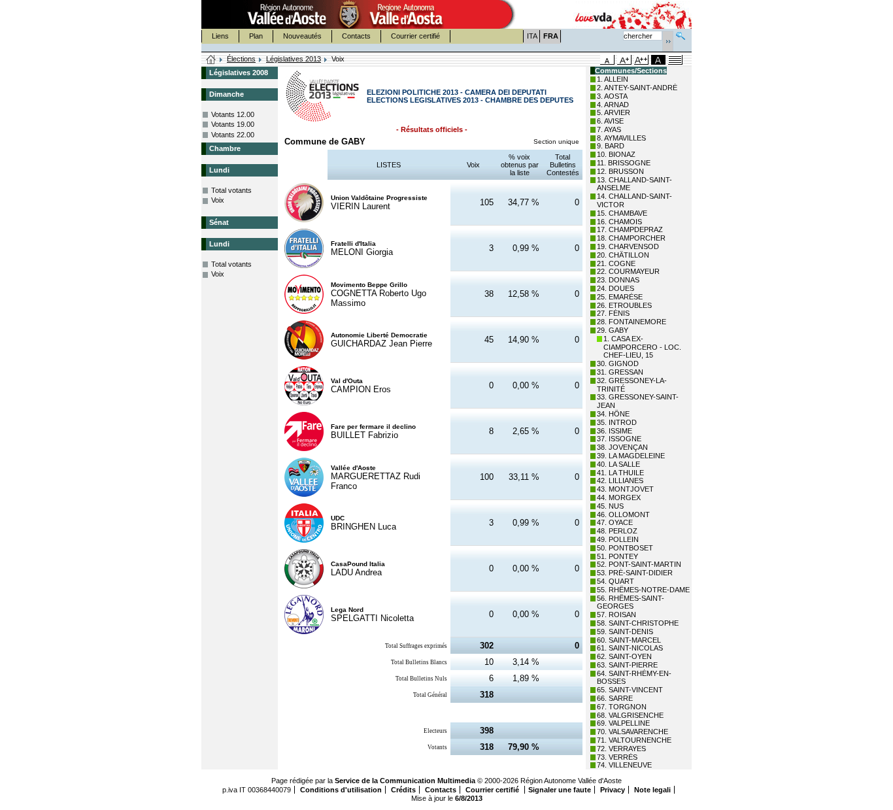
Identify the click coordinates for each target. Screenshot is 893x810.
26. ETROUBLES (624, 305)
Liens (220, 36)
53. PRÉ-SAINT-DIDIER (635, 573)
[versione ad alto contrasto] (658, 60)
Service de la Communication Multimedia (405, 781)
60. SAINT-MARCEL (629, 640)
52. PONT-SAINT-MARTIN (639, 564)
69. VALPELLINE (623, 723)
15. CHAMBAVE (622, 213)
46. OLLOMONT (623, 514)
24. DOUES (615, 288)
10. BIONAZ (616, 154)
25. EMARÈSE (620, 297)
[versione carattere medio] (607, 60)
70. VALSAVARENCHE (632, 731)
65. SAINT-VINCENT (630, 690)
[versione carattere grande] (624, 60)
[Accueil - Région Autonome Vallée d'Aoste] (349, 14)
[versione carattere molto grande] (641, 60)
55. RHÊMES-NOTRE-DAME (643, 590)
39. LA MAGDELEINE (631, 456)
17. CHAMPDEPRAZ (630, 229)
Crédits (403, 790)
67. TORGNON (622, 707)
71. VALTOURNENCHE (634, 740)
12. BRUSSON (620, 171)
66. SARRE (615, 698)
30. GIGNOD (618, 363)
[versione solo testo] (675, 60)
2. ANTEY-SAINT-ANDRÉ (637, 88)
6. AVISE (610, 121)
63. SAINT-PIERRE (627, 665)
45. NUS (610, 506)
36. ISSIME (614, 431)
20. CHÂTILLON (623, 255)
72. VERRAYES (621, 748)
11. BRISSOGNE (623, 163)
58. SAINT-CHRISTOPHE (638, 623)
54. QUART (615, 581)
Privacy (612, 790)
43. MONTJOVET (625, 489)
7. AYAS (609, 129)
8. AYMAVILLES (621, 138)
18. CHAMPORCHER (631, 238)
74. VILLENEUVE (624, 765)
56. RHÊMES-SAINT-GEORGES (630, 602)
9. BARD (610, 146)
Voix (217, 200)
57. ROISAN (616, 614)
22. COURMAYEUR (628, 271)
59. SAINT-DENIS (625, 631)
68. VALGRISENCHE (630, 715)
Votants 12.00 (232, 114)
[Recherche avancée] (680, 34)
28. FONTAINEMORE (631, 322)
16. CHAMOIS (619, 222)
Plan (256, 36)
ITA (532, 36)
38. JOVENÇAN (622, 447)
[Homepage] (211, 60)
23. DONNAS (618, 280)
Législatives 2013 (293, 59)
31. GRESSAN (620, 372)
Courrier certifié (415, 36)
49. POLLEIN (618, 539)
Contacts (356, 36)
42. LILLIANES (620, 480)
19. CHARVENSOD (628, 246)
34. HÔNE (613, 414)
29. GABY (612, 330)
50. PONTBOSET (625, 548)
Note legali (652, 790)
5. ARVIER (613, 112)
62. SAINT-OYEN (624, 656)
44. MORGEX (619, 497)
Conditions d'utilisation (341, 790)
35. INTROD (617, 422)
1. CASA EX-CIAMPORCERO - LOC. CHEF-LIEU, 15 (642, 347)
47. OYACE (615, 522)
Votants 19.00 (232, 124)
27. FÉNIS (613, 313)
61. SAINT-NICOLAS (630, 648)
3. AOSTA (612, 96)
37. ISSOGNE (619, 439)
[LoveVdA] (594, 14)
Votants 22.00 (232, 135)
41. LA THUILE (620, 473)
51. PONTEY (617, 556)
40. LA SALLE (618, 464)
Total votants (231, 190)
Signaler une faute (559, 790)
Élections (241, 59)
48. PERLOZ (617, 531)
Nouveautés (302, 36)
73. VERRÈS (617, 757)
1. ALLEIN (612, 79)
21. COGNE (616, 263)
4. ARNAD (613, 105)
